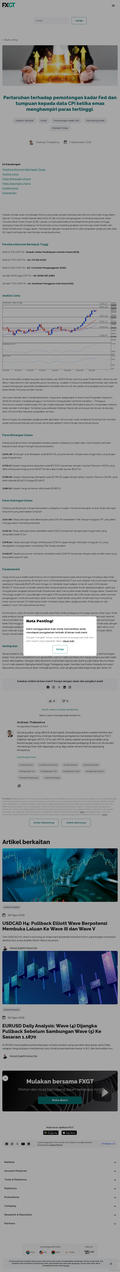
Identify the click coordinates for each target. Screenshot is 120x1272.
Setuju (60, 649)
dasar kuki (68, 641)
